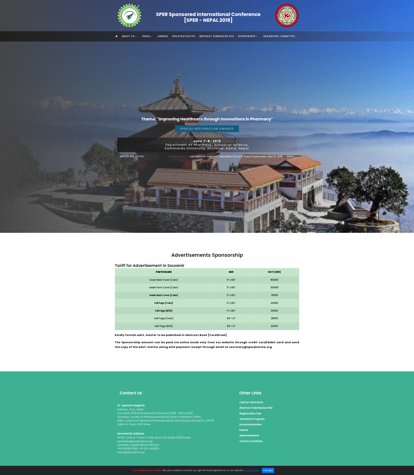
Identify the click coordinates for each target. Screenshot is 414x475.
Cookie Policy (252, 470)
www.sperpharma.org (131, 452)
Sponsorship (246, 36)
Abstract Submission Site (216, 36)
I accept (268, 470)
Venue (146, 36)
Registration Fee (183, 36)
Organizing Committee (278, 36)
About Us (128, 36)
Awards (163, 36)
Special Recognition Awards (207, 129)
